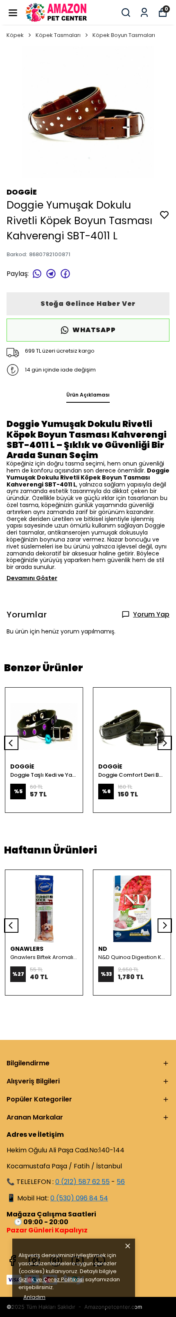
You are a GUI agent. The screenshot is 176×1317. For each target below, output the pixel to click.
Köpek (15, 35)
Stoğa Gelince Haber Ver (88, 303)
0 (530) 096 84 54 (79, 1198)
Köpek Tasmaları (58, 35)
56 (121, 1181)
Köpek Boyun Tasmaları (124, 35)
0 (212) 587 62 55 (82, 1181)
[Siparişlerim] (144, 12)
